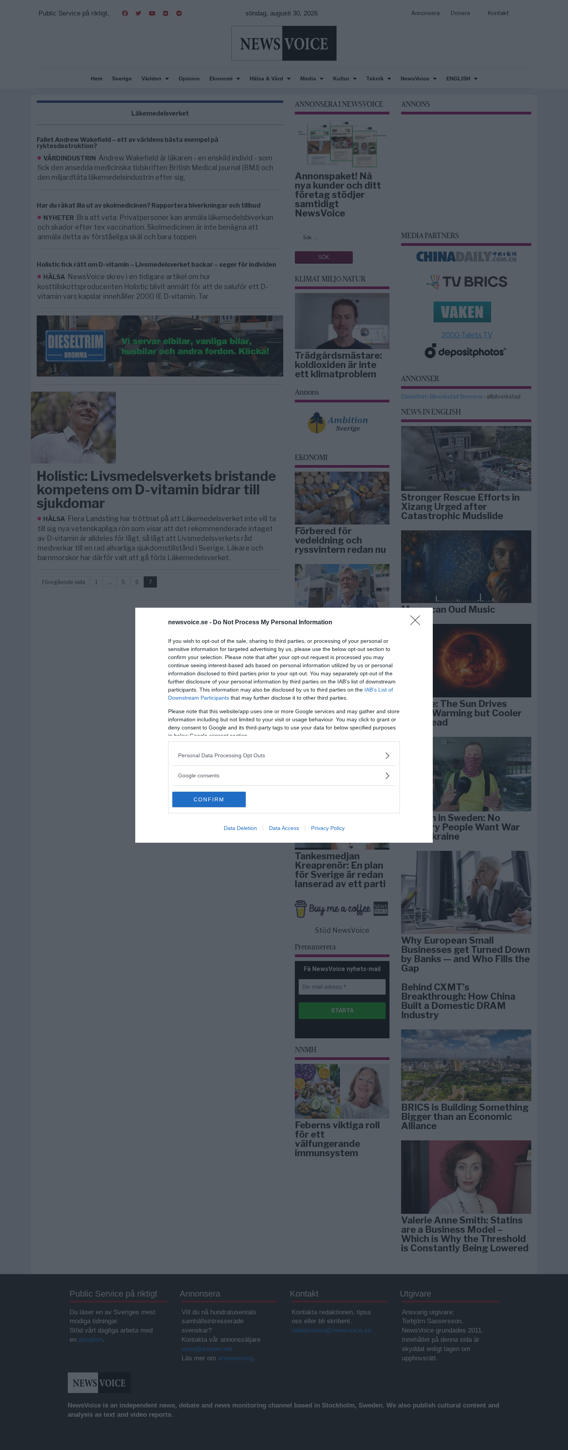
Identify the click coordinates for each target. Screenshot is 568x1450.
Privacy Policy (328, 828)
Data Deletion (240, 828)
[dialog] (284, 725)
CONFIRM (209, 799)
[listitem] (284, 755)
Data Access (284, 828)
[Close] (417, 622)
